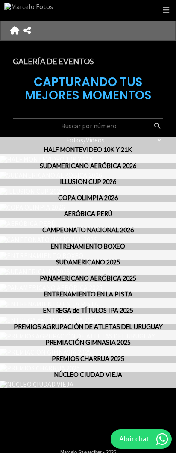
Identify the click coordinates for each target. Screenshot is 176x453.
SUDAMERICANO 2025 (88, 262)
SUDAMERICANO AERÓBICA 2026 (88, 165)
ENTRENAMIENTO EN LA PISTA (88, 294)
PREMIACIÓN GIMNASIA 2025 (88, 342)
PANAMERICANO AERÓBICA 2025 (88, 278)
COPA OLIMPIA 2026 (88, 197)
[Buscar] (157, 125)
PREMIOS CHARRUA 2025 (88, 358)
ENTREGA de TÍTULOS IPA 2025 (88, 310)
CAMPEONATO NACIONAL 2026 (88, 230)
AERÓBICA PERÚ (88, 213)
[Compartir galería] (27, 30)
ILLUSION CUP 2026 (88, 181)
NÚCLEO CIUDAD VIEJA (88, 374)
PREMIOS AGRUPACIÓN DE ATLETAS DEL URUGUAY (88, 326)
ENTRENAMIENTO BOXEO (88, 246)
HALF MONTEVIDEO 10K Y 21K (88, 149)
